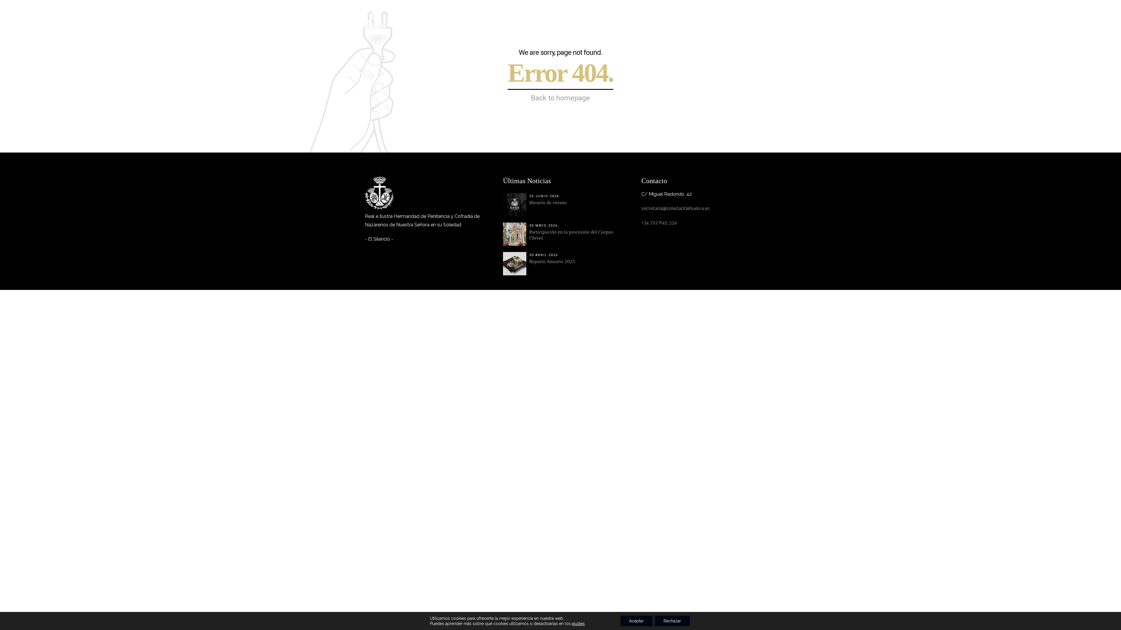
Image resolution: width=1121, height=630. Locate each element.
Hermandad (484, 19)
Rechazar (672, 621)
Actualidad (696, 19)
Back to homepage (560, 98)
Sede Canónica (656, 19)
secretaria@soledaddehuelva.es (675, 208)
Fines (542, 19)
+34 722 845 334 (659, 222)
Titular (517, 19)
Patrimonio (615, 19)
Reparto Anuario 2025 (552, 261)
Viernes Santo (575, 19)
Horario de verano (548, 202)
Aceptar (636, 621)
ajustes (578, 623)
